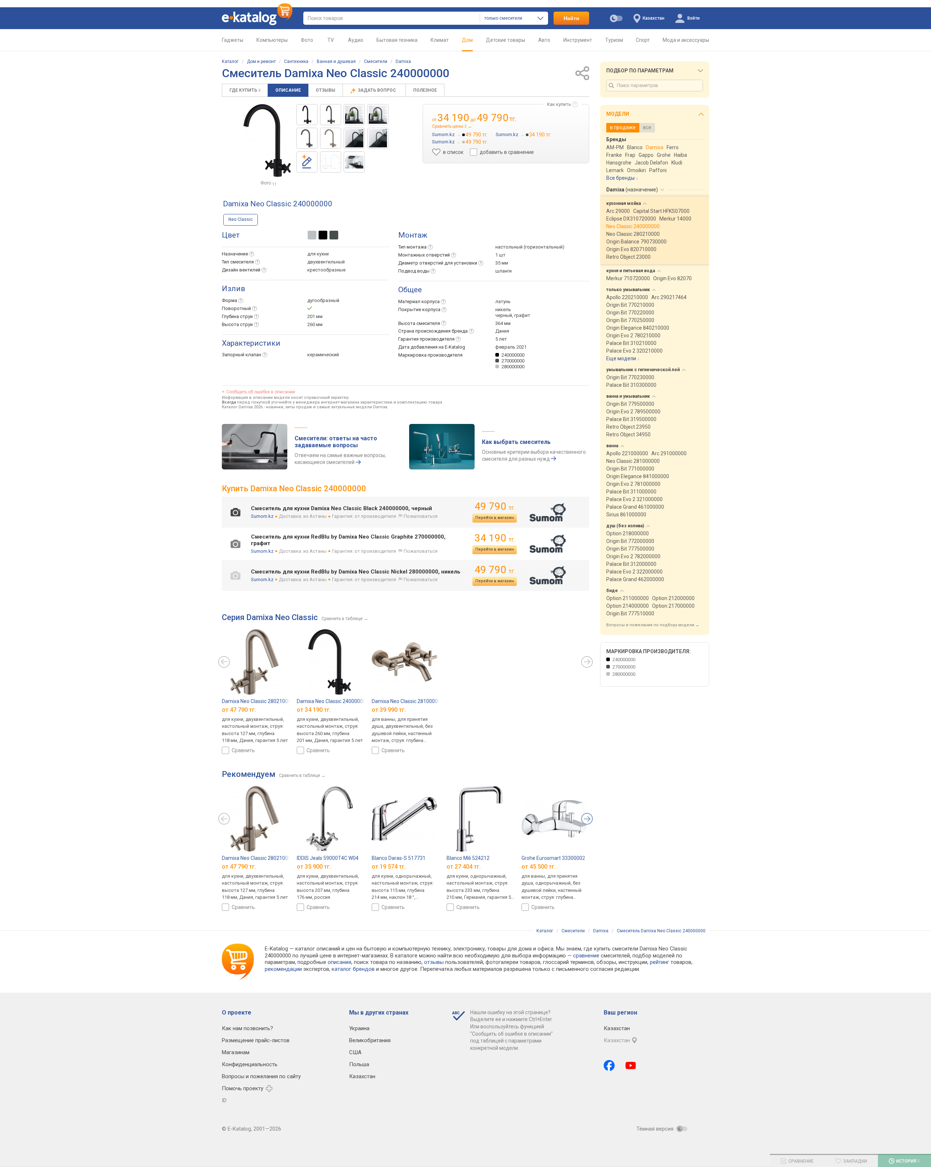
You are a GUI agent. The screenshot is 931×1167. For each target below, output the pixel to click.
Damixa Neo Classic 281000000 (408, 701)
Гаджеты (232, 40)
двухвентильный (326, 262)
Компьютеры (272, 40)
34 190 (495, 538)
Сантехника (296, 61)
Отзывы (325, 90)
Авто (544, 40)
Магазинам (235, 1052)
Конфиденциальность (249, 1064)
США (355, 1052)
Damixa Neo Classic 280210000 (258, 701)
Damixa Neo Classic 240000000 (333, 701)
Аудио (355, 40)
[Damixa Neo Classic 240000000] (306, 114)
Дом (467, 40)
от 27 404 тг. (464, 866)
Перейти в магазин (494, 517)
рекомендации (283, 969)
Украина (359, 1028)
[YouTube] (631, 1065)
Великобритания (370, 1040)
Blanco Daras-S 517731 (398, 858)
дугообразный (323, 300)
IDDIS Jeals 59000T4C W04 (328, 858)
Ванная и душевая (336, 61)
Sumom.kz (262, 516)
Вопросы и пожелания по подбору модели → (652, 625)
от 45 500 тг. (539, 866)
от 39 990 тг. (389, 709)
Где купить (244, 90)
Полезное (425, 90)
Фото (307, 40)
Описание (288, 90)
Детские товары (505, 40)
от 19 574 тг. (389, 866)
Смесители (375, 61)
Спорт (643, 40)
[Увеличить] (267, 140)
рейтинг (659, 962)
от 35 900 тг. (314, 866)
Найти (571, 18)
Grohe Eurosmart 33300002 (553, 858)
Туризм (614, 40)
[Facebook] (609, 1065)
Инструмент (577, 40)
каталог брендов (353, 969)
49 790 (495, 506)
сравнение (586, 955)
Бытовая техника (396, 40)
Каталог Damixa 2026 (242, 407)
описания (339, 962)
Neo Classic (240, 219)
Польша (359, 1064)
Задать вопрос (377, 90)
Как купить (559, 104)
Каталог (230, 61)
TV (330, 40)
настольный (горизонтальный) (529, 247)
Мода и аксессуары (686, 40)
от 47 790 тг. (239, 709)
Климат (440, 40)
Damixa (403, 61)
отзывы (434, 962)
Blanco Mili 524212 (468, 858)
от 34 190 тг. (314, 709)
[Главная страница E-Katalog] (257, 18)
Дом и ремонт (261, 61)
